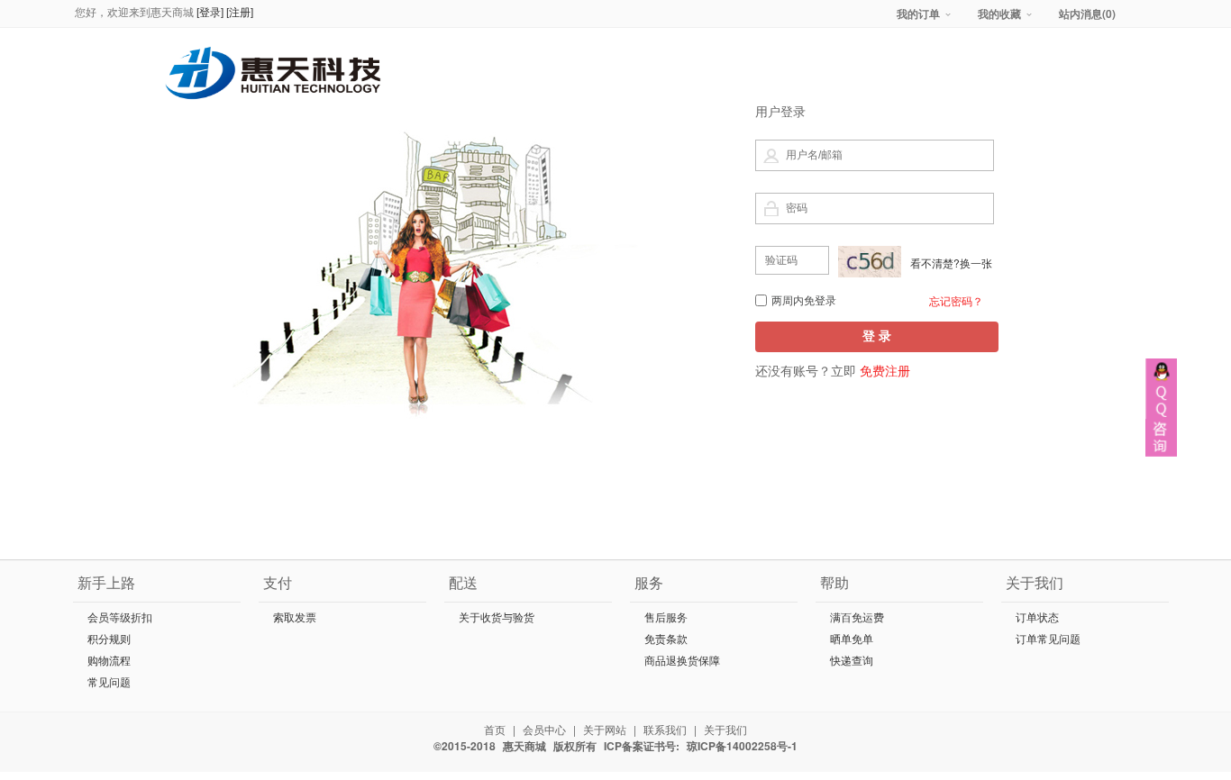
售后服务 (666, 618)
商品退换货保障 (682, 661)
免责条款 (666, 639)
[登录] (211, 12)
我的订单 (918, 13)
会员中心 (544, 729)
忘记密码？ (956, 300)
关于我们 (725, 729)
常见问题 (109, 682)
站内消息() (1087, 13)
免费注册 (885, 370)
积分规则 (109, 639)
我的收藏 (999, 13)
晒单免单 (851, 639)
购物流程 (109, 661)
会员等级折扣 (119, 618)
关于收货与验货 (496, 618)
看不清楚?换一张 (951, 262)
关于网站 (604, 729)
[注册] (239, 12)
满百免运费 (857, 618)
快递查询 (851, 661)
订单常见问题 (1048, 639)
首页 (495, 729)
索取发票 (294, 618)
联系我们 (665, 729)
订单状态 (1037, 618)
